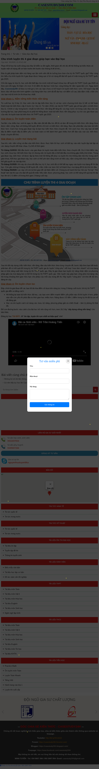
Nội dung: (33, 387)
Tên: (31, 366)
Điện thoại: (34, 376)
